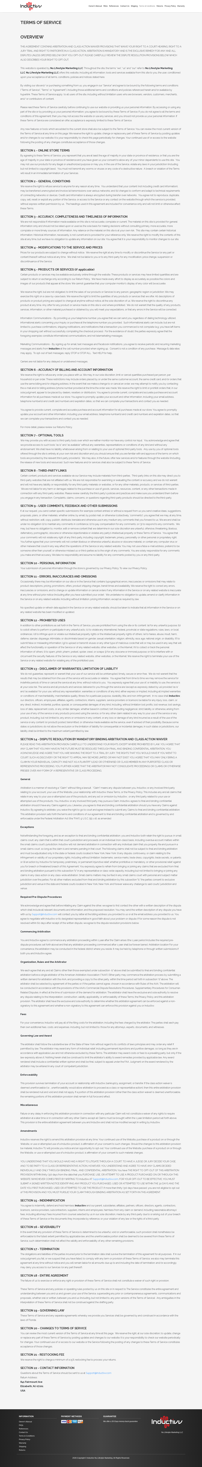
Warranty (181, 6)
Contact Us (124, 6)
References (114, 6)
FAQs (105, 6)
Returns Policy (64, 427)
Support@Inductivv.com (44, 914)
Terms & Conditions (147, 6)
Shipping (134, 6)
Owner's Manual (95, 6)
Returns (160, 6)
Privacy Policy (170, 6)
